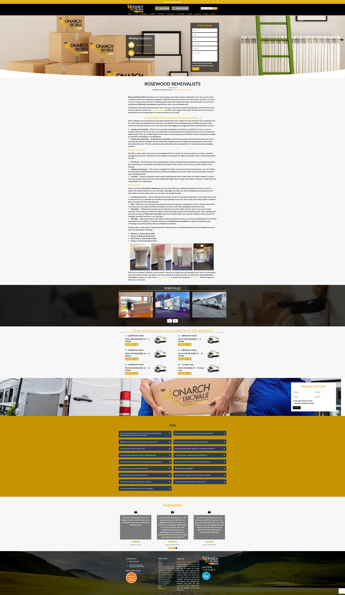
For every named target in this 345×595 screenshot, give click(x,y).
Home (159, 561)
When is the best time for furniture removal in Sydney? (192, 462)
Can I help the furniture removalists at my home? (135, 482)
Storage (206, 14)
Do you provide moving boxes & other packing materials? (138, 455)
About (130, 14)
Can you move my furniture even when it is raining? (136, 488)
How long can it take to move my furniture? (134, 475)
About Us (160, 563)
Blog (159, 586)
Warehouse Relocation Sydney (166, 574)
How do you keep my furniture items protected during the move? (141, 462)
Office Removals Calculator (165, 577)
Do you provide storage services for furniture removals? (192, 475)
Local (135, 14)
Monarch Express (157, 110)
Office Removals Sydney (164, 572)
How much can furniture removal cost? (132, 448)
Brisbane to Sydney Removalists (143, 233)
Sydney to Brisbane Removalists (143, 236)
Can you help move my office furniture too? (134, 468)
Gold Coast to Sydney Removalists (144, 238)
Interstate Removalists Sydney (166, 567)
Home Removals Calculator (165, 576)
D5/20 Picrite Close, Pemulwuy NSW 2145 (136, 565)
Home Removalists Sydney (165, 570)
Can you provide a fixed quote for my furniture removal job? (194, 433)
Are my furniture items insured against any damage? (191, 442)
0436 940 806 (134, 561)
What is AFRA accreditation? (184, 468)
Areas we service (162, 585)
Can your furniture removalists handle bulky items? (191, 455)
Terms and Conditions (163, 583)
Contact (212, 14)
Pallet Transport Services (164, 581)
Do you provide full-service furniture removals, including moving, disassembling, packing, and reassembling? (140, 434)
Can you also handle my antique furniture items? (190, 482)
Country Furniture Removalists (166, 569)
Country (152, 14)
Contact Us (161, 588)
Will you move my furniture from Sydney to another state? (138, 442)
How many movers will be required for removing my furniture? (195, 448)
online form (195, 277)
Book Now (130, 344)
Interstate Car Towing (163, 579)
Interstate (161, 14)
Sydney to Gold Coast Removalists (144, 241)
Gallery (189, 14)
